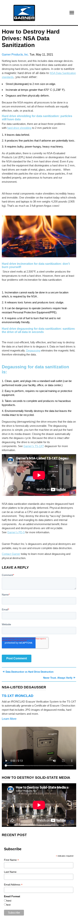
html (8, 900)
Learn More (9, 718)
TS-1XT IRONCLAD (17, 696)
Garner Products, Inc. (16, 54)
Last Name (10, 871)
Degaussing (33, 350)
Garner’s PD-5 (16, 532)
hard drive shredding (19, 127)
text (8, 904)
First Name (11, 860)
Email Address (13, 884)
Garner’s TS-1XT (33, 446)
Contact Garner (11, 553)
